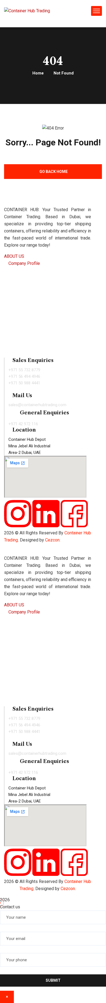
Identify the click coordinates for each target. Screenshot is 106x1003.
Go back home (53, 171)
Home (38, 73)
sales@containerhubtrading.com (37, 404)
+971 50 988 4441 (24, 383)
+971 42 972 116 (23, 423)
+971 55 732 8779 (24, 369)
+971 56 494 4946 (24, 376)
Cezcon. (68, 888)
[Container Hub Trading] (27, 11)
